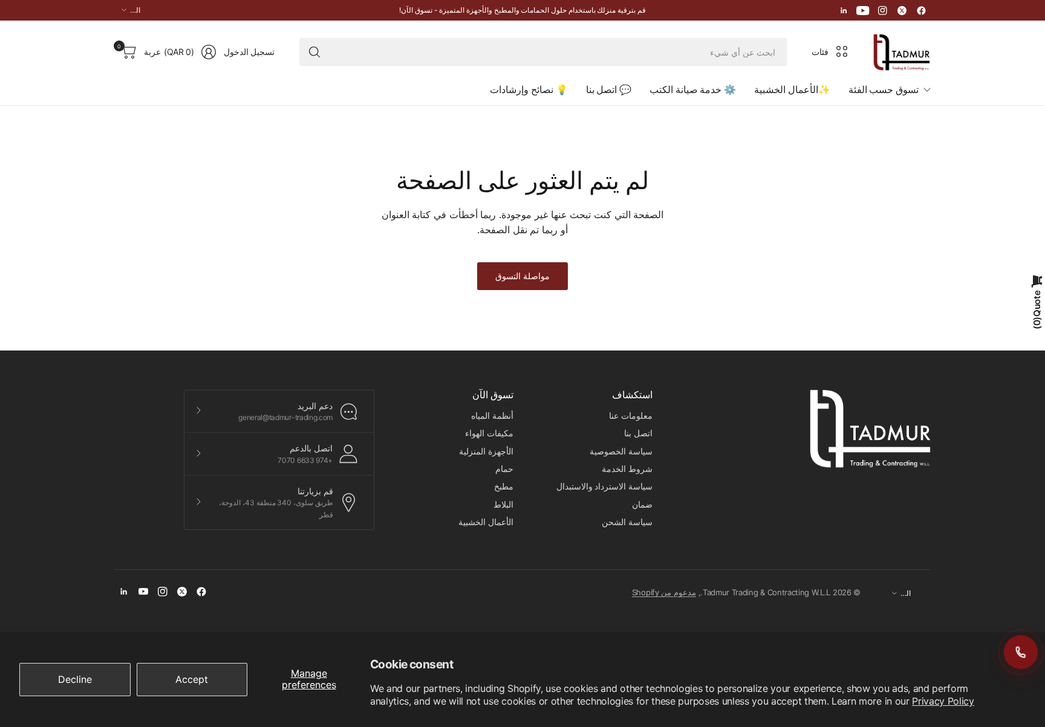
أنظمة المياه (492, 415)
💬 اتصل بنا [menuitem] (608, 89)
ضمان (642, 504)
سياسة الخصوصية (621, 451)
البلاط (503, 504)
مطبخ (503, 486)
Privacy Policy (943, 701)
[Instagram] (882, 10)
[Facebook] (921, 10)
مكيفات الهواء (489, 433)
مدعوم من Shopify (664, 592)
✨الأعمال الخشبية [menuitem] (792, 89)
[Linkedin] (843, 10)
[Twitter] (901, 10)
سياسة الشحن (627, 522)
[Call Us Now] (1021, 652)
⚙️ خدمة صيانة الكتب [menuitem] (692, 89)
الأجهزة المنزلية (486, 451)
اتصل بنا (638, 433)
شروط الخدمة (627, 469)
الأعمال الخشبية (485, 522)
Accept (191, 679)
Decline (75, 679)
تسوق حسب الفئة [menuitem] (883, 89)
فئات (820, 52)
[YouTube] (863, 10)
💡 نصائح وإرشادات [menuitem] (528, 89)
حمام (504, 469)
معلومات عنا (631, 415)
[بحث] (314, 52)
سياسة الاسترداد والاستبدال (604, 486)
